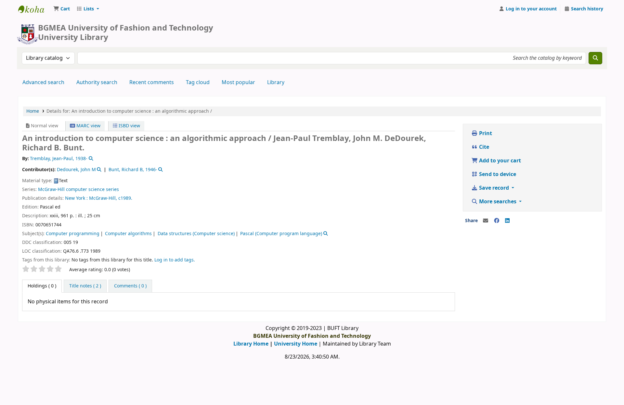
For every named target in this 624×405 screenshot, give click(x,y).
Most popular (238, 82)
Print (485, 133)
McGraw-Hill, (103, 198)
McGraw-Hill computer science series (78, 189)
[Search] (595, 58)
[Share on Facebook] (496, 221)
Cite (483, 147)
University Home (295, 344)
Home (32, 111)
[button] (61, 9)
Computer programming (72, 233)
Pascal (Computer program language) (281, 233)
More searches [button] (498, 202)
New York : (76, 198)
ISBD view (128, 125)
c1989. (125, 198)
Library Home (250, 344)
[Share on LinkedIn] (507, 221)
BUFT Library (34, 9)
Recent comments (151, 82)
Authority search (96, 82)
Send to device (497, 174)
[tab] (85, 286)
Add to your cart (499, 161)
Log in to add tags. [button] (174, 260)
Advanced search (43, 82)
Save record (494, 188)
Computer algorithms (128, 233)
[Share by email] (485, 221)
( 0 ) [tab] (42, 286)
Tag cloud (198, 82)
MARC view (87, 125)
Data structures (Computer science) (196, 233)
